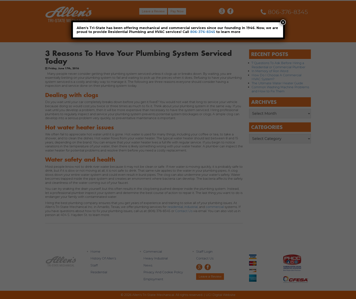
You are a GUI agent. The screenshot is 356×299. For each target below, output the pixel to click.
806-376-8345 (202, 32)
